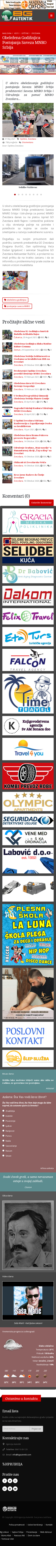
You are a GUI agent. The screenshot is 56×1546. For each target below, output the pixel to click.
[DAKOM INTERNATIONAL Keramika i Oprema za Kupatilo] (28, 596)
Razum (9, 1150)
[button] (15, 194)
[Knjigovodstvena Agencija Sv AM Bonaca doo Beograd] (28, 726)
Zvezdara (35, 33)
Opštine (25, 33)
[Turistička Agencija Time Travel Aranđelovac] (28, 694)
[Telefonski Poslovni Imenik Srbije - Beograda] (28, 1035)
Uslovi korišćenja (35, 1524)
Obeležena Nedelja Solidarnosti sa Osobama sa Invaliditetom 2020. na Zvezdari (32, 359)
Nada (8, 1140)
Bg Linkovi (4, 1532)
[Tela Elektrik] (28, 889)
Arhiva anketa (47, 1168)
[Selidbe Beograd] (28, 551)
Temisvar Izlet (7, 1539)
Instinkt (9, 1116)
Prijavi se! (36, 1428)
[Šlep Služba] (28, 1059)
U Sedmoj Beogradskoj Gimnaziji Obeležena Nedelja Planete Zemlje (31, 397)
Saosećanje (11, 1145)
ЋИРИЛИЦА (12, 1464)
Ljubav (9, 1125)
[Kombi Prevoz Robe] (28, 777)
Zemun (17, 349)
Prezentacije (31, 1532)
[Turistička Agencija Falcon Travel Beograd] (28, 69)
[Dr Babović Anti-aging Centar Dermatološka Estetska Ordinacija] (28, 575)
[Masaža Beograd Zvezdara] (28, 994)
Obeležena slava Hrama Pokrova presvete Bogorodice (31, 436)
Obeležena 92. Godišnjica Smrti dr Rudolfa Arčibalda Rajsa (31, 332)
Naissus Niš (19, 1535)
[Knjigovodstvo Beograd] (28, 861)
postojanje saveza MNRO (18, 306)
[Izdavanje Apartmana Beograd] (28, 802)
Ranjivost (10, 1130)
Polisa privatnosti (17, 1524)
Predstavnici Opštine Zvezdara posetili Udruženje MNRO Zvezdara (32, 372)
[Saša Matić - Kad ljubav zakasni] (28, 1301)
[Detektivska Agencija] (28, 821)
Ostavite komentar (41, 502)
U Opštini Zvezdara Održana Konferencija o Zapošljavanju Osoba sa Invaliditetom (33, 423)
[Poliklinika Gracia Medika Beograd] (28, 522)
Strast (8, 1155)
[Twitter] (10, 1480)
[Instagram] (15, 1480)
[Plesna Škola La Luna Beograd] (28, 935)
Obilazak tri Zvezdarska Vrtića (30, 462)
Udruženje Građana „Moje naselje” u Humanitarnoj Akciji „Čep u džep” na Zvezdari (32, 450)
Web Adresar (46, 1532)
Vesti (16, 33)
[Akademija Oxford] (28, 4)
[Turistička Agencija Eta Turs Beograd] (28, 637)
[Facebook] (4, 1480)
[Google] (4, 1488)
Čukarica (18, 337)
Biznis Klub (6, 1535)
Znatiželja (10, 1111)
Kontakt (49, 1524)
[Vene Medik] (28, 838)
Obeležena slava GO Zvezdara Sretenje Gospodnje (29, 384)
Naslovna (6, 33)
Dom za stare (34, 1535)
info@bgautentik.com (21, 1454)
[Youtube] (15, 1488)
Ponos (9, 1135)
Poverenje (10, 1120)
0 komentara (27, 142)
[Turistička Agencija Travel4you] (28, 750)
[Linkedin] (10, 1488)
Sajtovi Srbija (17, 1532)
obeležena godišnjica (16, 299)
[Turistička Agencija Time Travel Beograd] (28, 59)
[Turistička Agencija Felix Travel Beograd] (28, 617)
